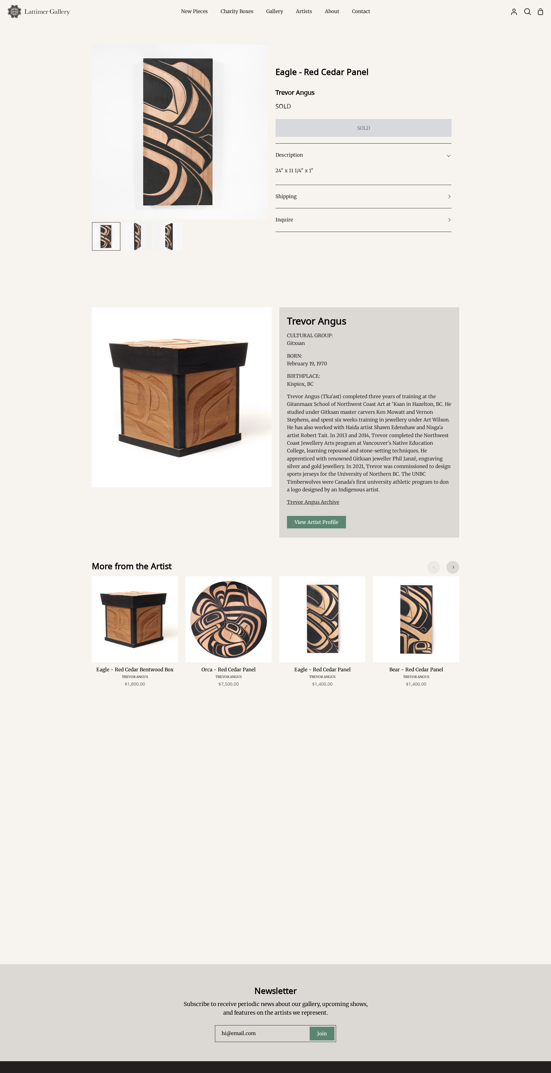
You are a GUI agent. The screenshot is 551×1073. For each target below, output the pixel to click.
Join (322, 1034)
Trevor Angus (295, 92)
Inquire (284, 220)
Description (289, 155)
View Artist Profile (316, 522)
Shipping (286, 196)
